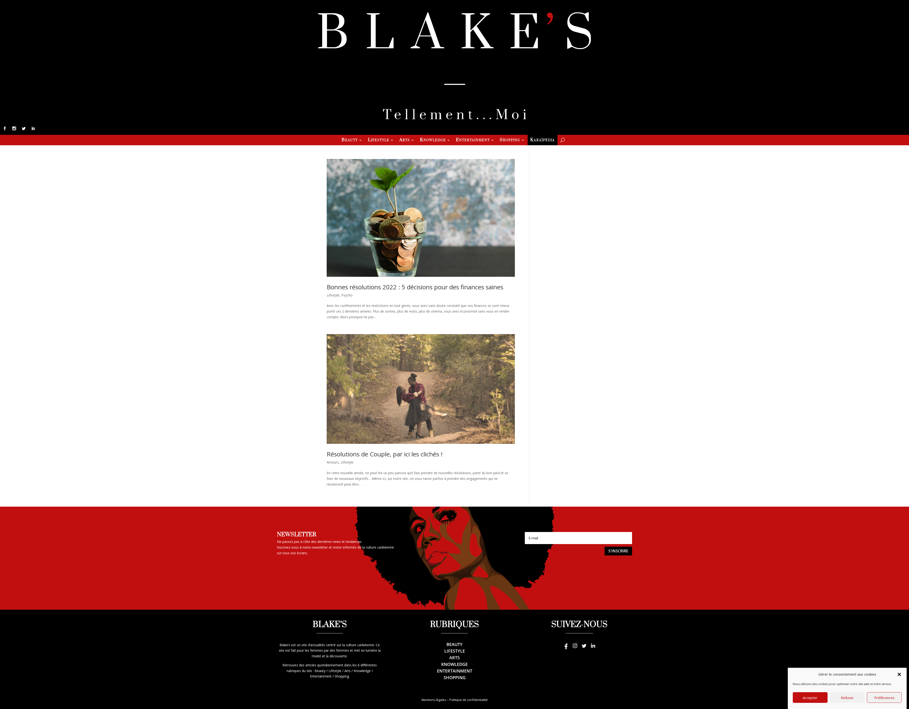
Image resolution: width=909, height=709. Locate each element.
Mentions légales (434, 700)
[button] (899, 674)
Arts (404, 140)
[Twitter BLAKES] (584, 648)
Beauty (350, 140)
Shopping (510, 140)
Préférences (884, 697)
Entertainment (473, 140)
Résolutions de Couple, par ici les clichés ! (384, 454)
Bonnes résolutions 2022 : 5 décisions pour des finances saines (415, 287)
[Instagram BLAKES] (575, 648)
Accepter (810, 697)
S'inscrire (618, 551)
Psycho (346, 295)
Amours (333, 462)
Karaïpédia (542, 140)
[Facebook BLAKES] (566, 648)
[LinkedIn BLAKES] (593, 648)
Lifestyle (378, 140)
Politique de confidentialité (468, 700)
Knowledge (433, 140)
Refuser (847, 697)
